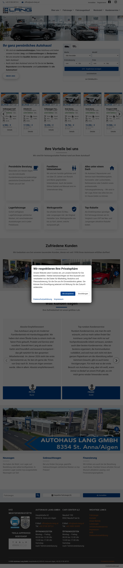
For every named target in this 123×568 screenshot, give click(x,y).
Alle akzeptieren (68, 294)
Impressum (58, 299)
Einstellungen (83, 294)
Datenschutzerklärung (42, 299)
